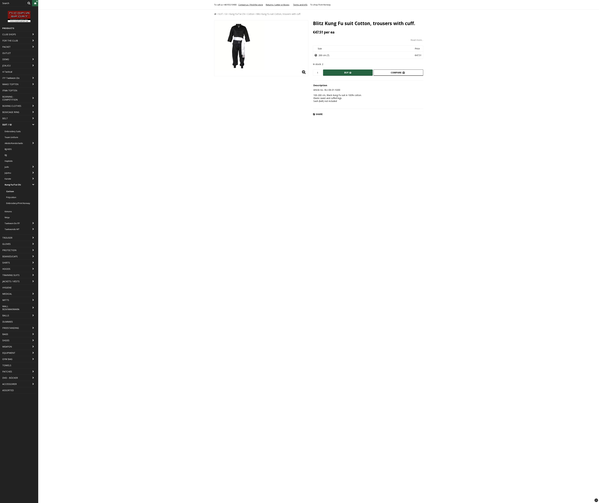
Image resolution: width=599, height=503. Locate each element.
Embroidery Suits (13, 131)
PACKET (6, 46)
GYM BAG (7, 359)
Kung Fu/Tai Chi (13, 184)
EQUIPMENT (8, 352)
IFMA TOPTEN (9, 90)
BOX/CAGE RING (10, 112)
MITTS (5, 300)
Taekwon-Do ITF (12, 223)
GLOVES (6, 243)
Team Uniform (11, 137)
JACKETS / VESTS (10, 281)
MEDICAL (7, 293)
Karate (8, 178)
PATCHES (7, 371)
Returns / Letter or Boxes (277, 4)
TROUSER (7, 237)
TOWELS (6, 365)
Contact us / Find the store (250, 4)
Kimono (8, 211)
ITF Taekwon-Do (10, 78)
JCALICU (6, 65)
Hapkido (9, 161)
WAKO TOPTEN (10, 84)
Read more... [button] (417, 39)
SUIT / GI (7, 124)
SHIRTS (6, 262)
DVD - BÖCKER (10, 377)
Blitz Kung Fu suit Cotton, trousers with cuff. (278, 13)
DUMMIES (7, 321)
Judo (7, 166)
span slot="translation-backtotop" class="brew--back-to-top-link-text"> (596, 500)
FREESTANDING (10, 327)
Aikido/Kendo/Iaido (14, 143)
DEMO (5, 59)
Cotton (10, 191)
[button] (35, 3)
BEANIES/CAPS (10, 256)
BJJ (6, 155)
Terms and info (300, 4)
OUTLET (6, 53)
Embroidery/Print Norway (18, 203)
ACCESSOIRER (9, 384)
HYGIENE (7, 287)
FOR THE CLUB (10, 40)
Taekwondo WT (12, 229)
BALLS (5, 315)
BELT (5, 118)
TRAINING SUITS (10, 275)
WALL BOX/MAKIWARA (10, 308)
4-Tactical (7, 71)
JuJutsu (8, 172)
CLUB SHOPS (9, 34)
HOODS (6, 268)
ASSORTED (8, 390)
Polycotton (11, 197)
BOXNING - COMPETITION (10, 98)
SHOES (5, 340)
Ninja (7, 217)
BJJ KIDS (8, 149)
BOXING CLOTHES (11, 105)
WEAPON (7, 346)
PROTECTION (9, 250)
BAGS (5, 334)
